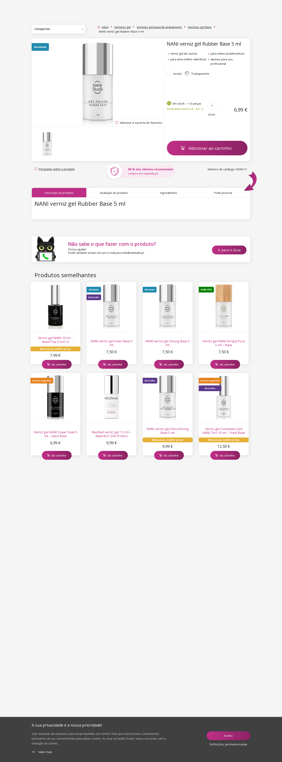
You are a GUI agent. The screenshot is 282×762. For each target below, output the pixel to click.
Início (105, 27)
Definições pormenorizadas (228, 744)
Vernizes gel (122, 27)
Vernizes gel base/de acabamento (159, 27)
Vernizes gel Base (200, 27)
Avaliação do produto (114, 193)
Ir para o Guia (229, 250)
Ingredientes (168, 193)
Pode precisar (223, 193)
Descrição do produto (59, 193)
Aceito (228, 735)
